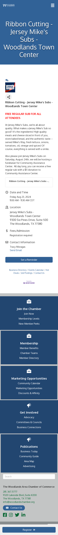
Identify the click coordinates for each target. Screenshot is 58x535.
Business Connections (29, 427)
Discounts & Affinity (29, 393)
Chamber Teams (29, 353)
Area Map (29, 461)
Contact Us (39, 273)
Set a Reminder (29, 259)
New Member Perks (29, 323)
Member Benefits (29, 348)
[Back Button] (6, 80)
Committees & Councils (29, 422)
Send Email (16, 250)
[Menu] (52, 5)
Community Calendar (29, 383)
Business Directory (18, 270)
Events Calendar (36, 270)
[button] (14, 507)
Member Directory (29, 357)
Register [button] (27, 529)
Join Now (29, 313)
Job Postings (26, 273)
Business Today (29, 451)
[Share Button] (8, 97)
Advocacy (29, 417)
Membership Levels (29, 318)
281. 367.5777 (10, 491)
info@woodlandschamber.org (19, 501)
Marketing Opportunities (29, 388)
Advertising (29, 466)
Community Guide (29, 456)
